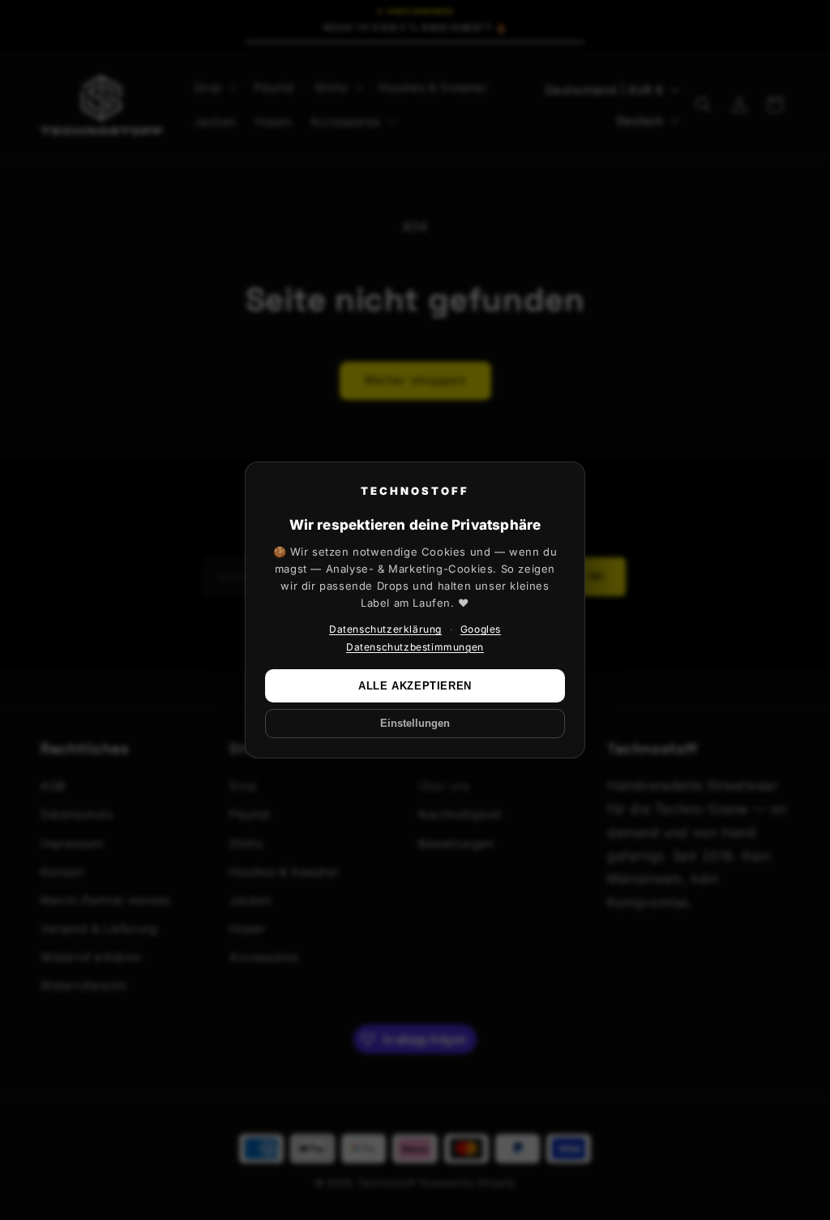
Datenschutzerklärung (385, 629)
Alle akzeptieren (415, 686)
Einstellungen (415, 723)
